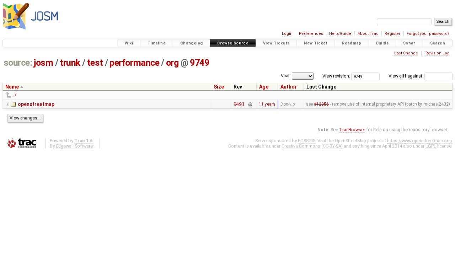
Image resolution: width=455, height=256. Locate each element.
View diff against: (406, 76)
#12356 (321, 104)
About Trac (368, 33)
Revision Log (437, 53)
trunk (70, 63)
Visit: (286, 75)
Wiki (129, 43)
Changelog (191, 43)
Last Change (406, 53)
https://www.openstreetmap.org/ (420, 140)
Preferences (311, 33)
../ (14, 95)
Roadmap (352, 43)
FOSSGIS (306, 140)
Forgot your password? (428, 33)
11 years (267, 104)
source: (18, 63)
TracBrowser (352, 129)
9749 (199, 63)
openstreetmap (36, 104)
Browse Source (232, 43)
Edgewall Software (74, 146)
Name (12, 87)
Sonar (409, 43)
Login (287, 33)
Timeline (157, 43)
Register (392, 33)
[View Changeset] (249, 104)
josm (43, 63)
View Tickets (276, 43)
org (172, 63)
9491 (239, 104)
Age (263, 87)
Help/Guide (340, 33)
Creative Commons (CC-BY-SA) (312, 146)
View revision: (336, 76)
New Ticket (315, 43)
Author (288, 87)
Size (219, 87)
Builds (382, 43)
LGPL (430, 146)
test (95, 63)
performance (134, 63)
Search (437, 43)
